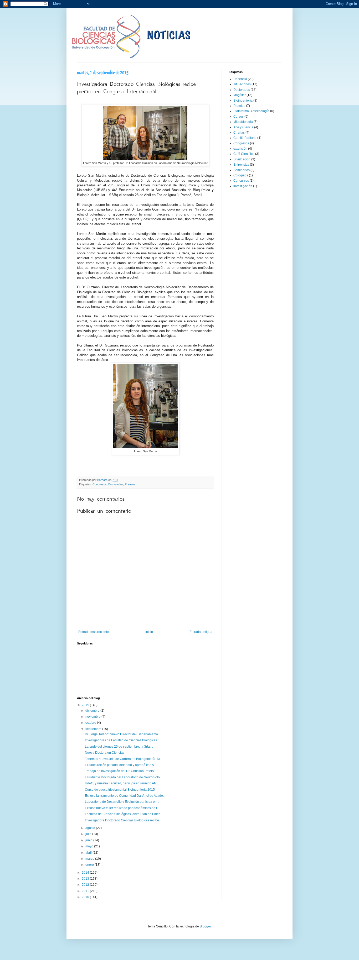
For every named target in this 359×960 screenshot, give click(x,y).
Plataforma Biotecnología (251, 111)
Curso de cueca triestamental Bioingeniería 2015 (120, 789)
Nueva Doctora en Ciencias (104, 752)
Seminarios (241, 170)
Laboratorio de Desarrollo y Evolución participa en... (122, 802)
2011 (86, 891)
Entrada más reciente (93, 632)
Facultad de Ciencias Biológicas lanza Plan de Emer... (123, 814)
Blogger (205, 926)
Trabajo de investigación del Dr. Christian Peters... (120, 771)
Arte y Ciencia (243, 127)
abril (89, 852)
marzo (90, 859)
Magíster (239, 95)
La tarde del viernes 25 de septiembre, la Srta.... (119, 746)
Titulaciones (242, 84)
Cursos (238, 116)
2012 (86, 884)
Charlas (239, 132)
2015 (86, 705)
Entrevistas (241, 164)
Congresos (100, 484)
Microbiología (243, 122)
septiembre (93, 729)
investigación (242, 186)
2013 (86, 878)
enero (90, 865)
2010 (86, 897)
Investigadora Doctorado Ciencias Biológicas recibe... (123, 820)
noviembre (93, 716)
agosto (90, 828)
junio (89, 840)
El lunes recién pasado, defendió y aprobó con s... (120, 765)
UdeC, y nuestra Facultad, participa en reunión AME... (123, 783)
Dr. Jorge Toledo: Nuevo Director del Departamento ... (123, 734)
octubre (91, 723)
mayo (89, 846)
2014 (86, 872)
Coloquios (240, 175)
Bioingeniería (243, 100)
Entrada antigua (200, 632)
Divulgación (241, 159)
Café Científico (243, 154)
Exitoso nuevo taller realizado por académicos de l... (122, 808)
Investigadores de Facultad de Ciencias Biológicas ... (122, 740)
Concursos (241, 180)
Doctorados (115, 484)
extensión (240, 148)
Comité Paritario (245, 138)
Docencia (240, 79)
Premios (130, 484)
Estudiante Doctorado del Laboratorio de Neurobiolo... (123, 777)
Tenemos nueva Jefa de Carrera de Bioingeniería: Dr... (123, 759)
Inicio (149, 632)
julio (88, 834)
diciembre (92, 710)
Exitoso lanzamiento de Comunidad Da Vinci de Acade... (125, 796)
